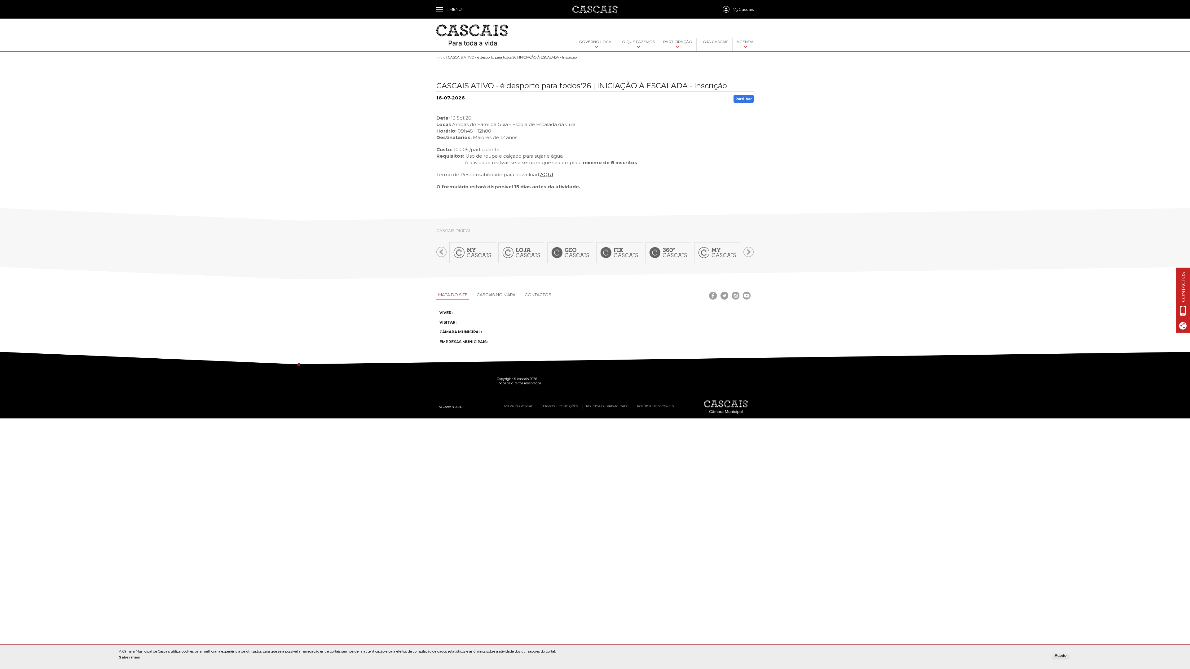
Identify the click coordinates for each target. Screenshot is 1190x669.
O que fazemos (638, 41)
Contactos (538, 294)
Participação (677, 41)
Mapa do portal (518, 406)
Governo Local (596, 41)
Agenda (745, 41)
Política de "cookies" (656, 406)
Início (440, 57)
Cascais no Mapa (496, 294)
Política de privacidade (607, 406)
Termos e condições (559, 406)
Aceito (1061, 655)
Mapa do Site (452, 294)
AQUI (546, 174)
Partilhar (743, 99)
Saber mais (129, 657)
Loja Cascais (714, 41)
